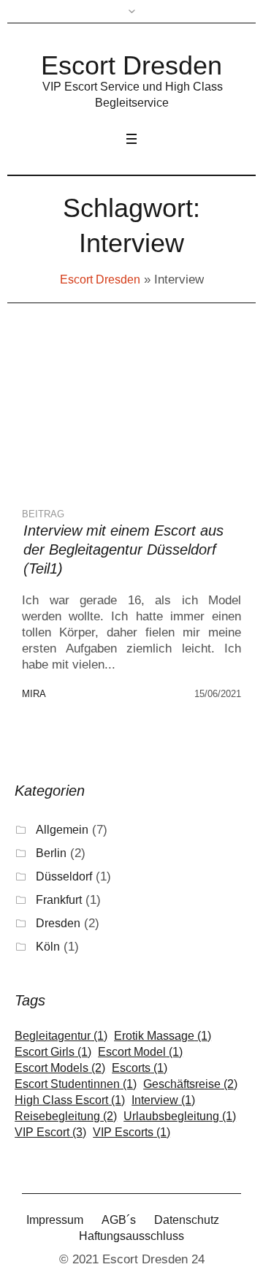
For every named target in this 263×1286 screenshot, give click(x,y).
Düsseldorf (64, 876)
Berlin (51, 853)
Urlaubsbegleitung (179, 1116)
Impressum (54, 1220)
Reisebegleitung (66, 1116)
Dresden (58, 923)
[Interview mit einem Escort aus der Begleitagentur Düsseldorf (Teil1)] (95, 420)
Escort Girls (53, 1052)
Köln (48, 946)
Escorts (139, 1068)
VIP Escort (50, 1132)
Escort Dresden (100, 279)
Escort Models (60, 1068)
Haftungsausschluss (131, 1236)
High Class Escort (70, 1100)
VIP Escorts (131, 1132)
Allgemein (62, 829)
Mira (34, 693)
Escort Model (140, 1052)
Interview (163, 1100)
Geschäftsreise (190, 1084)
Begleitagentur (61, 1036)
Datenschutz (186, 1220)
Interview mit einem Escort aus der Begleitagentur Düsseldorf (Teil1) (123, 549)
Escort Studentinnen (76, 1084)
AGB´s (119, 1220)
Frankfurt (59, 900)
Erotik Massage (162, 1036)
